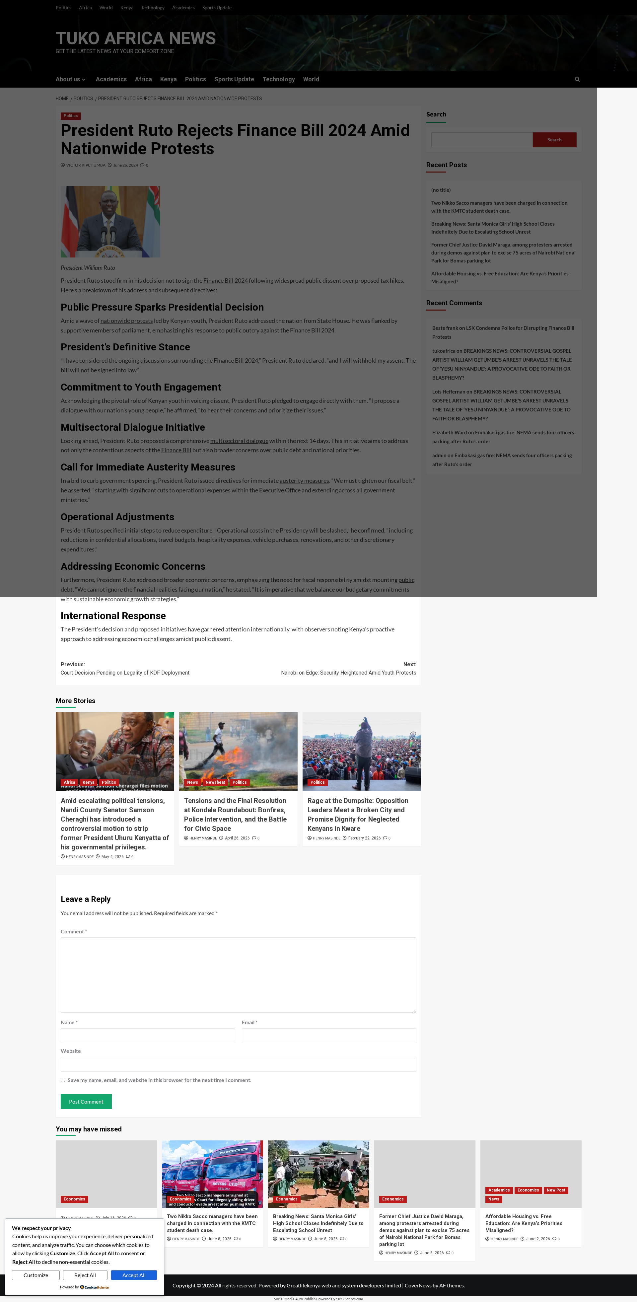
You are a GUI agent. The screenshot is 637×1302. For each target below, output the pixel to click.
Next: (348, 668)
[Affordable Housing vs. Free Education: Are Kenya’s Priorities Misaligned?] (531, 1174)
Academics (499, 1190)
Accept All (134, 1275)
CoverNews (418, 1285)
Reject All (85, 1275)
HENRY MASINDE (80, 857)
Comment (74, 931)
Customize (36, 1275)
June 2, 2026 (538, 1239)
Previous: (125, 668)
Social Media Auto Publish (295, 1299)
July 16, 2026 (114, 1218)
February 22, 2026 (364, 838)
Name (69, 1022)
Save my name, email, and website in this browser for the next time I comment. (159, 1080)
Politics (109, 782)
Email (249, 1022)
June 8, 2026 (220, 1239)
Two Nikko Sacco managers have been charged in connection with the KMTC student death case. (212, 1223)
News (192, 782)
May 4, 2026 (113, 856)
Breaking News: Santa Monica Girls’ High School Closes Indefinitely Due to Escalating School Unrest (318, 1223)
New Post (556, 1190)
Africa (69, 782)
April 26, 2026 (237, 838)
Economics (74, 1199)
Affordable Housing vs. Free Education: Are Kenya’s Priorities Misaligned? (523, 1223)
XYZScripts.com (350, 1299)
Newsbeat (215, 782)
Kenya (88, 782)
